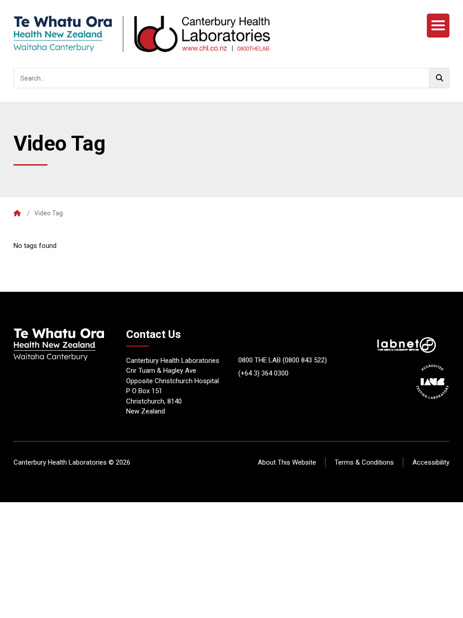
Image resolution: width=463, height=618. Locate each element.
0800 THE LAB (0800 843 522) (282, 360)
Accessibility (430, 462)
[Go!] (439, 78)
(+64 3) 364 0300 (263, 373)
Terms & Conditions (364, 462)
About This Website (287, 462)
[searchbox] (231, 78)
